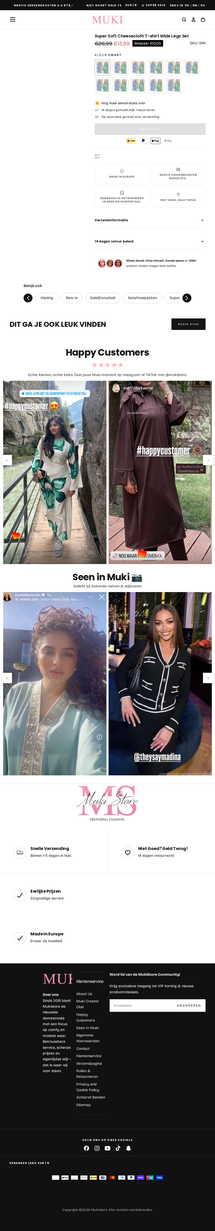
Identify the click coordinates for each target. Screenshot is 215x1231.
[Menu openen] (12, 19)
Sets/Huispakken (142, 298)
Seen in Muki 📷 (107, 577)
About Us (84, 994)
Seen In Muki (87, 1028)
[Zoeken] (184, 20)
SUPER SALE (156, 5)
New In (72, 298)
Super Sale (179, 298)
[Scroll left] (28, 298)
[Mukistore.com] (107, 803)
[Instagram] (97, 1148)
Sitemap (83, 1105)
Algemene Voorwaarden (87, 1038)
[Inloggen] (193, 20)
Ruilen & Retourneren (87, 1074)
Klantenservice (90, 981)
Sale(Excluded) (102, 298)
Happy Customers (85, 1017)
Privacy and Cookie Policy (87, 1087)
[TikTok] (118, 1148)
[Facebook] (86, 1148)
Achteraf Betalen (90, 1097)
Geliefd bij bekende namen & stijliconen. (107, 586)
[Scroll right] (186, 298)
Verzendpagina (89, 1063)
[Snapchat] (128, 1148)
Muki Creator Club (87, 1004)
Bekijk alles (188, 324)
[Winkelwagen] (203, 20)
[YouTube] (107, 1148)
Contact (83, 1048)
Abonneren (189, 1005)
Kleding (47, 298)
